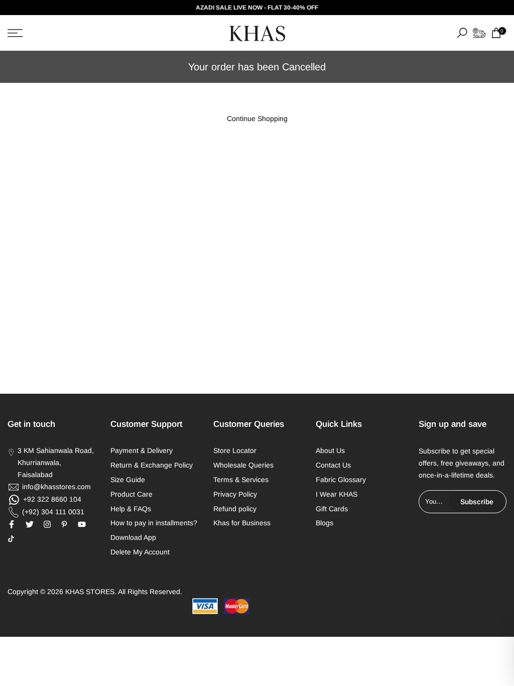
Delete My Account (140, 552)
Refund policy (234, 509)
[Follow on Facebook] (12, 524)
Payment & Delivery (141, 450)
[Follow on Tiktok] (11, 539)
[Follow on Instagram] (47, 524)
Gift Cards (332, 509)
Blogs (324, 523)
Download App (133, 537)
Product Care (131, 494)
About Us (330, 450)
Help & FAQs (130, 509)
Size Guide (127, 480)
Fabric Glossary (341, 480)
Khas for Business (242, 523)
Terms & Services (241, 480)
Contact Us (333, 465)
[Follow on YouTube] (82, 524)
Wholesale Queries (243, 465)
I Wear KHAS (336, 494)
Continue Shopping (257, 119)
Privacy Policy (235, 494)
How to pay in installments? (153, 523)
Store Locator (234, 450)
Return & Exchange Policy (151, 465)
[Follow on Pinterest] (64, 524)
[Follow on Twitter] (30, 524)
